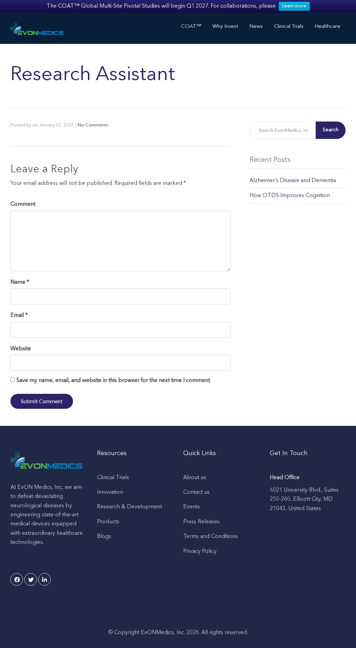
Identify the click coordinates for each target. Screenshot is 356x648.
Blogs (104, 536)
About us (194, 478)
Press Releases (201, 522)
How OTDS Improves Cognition (290, 195)
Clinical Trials (113, 478)
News (256, 26)
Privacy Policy (200, 551)
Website (20, 349)
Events (191, 507)
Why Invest (225, 26)
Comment (22, 204)
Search (331, 130)
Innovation (110, 492)
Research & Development (129, 507)
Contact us (196, 492)
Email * (19, 315)
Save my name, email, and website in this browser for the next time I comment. (113, 380)
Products (108, 522)
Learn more (294, 6)
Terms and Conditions (210, 536)
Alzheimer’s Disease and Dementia (293, 181)
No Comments (93, 125)
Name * (19, 282)
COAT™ (191, 26)
